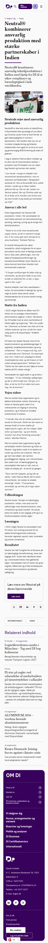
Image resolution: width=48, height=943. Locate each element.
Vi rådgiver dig (10, 18)
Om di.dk (10, 915)
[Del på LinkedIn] (27, 607)
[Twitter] (23, 902)
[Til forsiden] (9, 6)
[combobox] (13, 939)
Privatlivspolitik (13, 924)
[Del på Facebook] (34, 607)
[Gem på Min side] (14, 607)
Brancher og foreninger (19, 826)
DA (14, 940)
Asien (32, 621)
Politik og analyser (16, 831)
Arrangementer (22, 641)
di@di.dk (17, 894)
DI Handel (8, 641)
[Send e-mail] (20, 607)
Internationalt (15, 621)
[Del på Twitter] (40, 607)
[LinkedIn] (8, 902)
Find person (11, 920)
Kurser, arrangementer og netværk (20, 820)
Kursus (7, 669)
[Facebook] (16, 902)
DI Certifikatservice (17, 841)
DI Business (12, 836)
